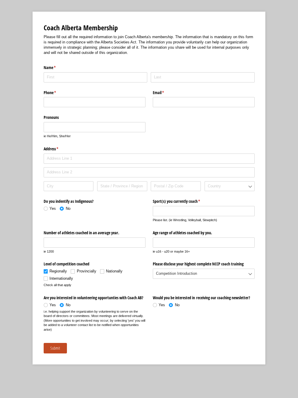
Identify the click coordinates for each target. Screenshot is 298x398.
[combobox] (230, 186)
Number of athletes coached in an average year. (81, 232)
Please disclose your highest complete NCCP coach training (198, 264)
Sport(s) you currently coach (183, 201)
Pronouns (51, 117)
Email (165, 92)
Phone (57, 92)
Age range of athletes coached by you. (182, 232)
